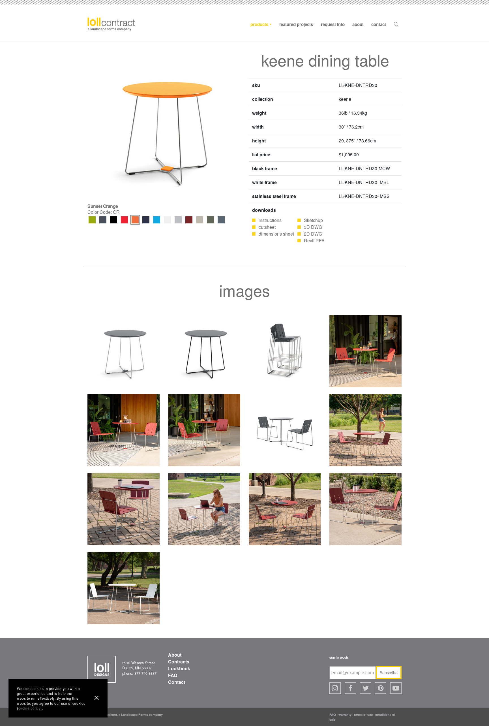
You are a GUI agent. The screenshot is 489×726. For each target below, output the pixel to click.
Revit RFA (314, 240)
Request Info (333, 24)
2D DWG (313, 233)
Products (259, 24)
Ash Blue (221, 219)
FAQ (172, 675)
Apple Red (124, 219)
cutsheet (267, 227)
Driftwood (178, 219)
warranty (344, 714)
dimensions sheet (276, 233)
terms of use (363, 714)
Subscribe (389, 672)
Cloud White (167, 219)
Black (113, 219)
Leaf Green (92, 219)
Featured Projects (296, 24)
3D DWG (313, 227)
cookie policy (29, 708)
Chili (188, 219)
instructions (270, 220)
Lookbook (179, 668)
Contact (378, 24)
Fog (199, 219)
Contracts (178, 661)
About (358, 24)
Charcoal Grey (102, 219)
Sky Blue (156, 219)
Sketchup (313, 220)
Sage (210, 219)
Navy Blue (145, 219)
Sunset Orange (135, 219)
